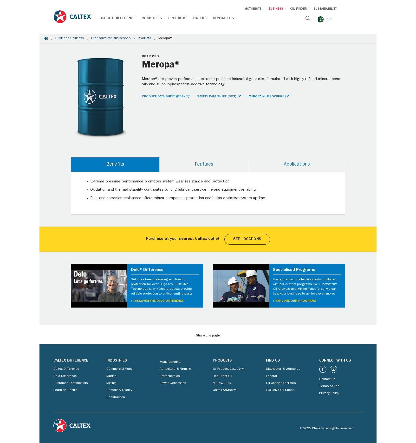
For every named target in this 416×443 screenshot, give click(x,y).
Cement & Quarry (119, 390)
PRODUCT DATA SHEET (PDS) (163, 96)
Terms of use (329, 386)
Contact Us (223, 18)
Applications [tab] (297, 164)
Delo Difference (65, 376)
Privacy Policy (329, 393)
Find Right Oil (222, 376)
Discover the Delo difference (158, 301)
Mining (111, 383)
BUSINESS (275, 9)
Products (177, 18)
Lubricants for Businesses (111, 38)
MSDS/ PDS (222, 383)
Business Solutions (69, 38)
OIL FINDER (298, 9)
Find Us (200, 18)
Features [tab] (204, 164)
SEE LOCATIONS (247, 239)
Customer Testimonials (70, 383)
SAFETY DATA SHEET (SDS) (216, 96)
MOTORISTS (253, 9)
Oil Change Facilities (281, 383)
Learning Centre (65, 390)
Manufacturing (170, 362)
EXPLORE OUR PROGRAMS (296, 301)
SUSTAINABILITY (325, 9)
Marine (111, 376)
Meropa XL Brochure (266, 96)
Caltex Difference (118, 18)
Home (46, 38)
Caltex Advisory (224, 390)
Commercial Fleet (119, 369)
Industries (152, 18)
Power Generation (173, 383)
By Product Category (228, 369)
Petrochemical (170, 376)
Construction (115, 397)
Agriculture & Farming (175, 369)
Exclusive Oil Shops (280, 390)
